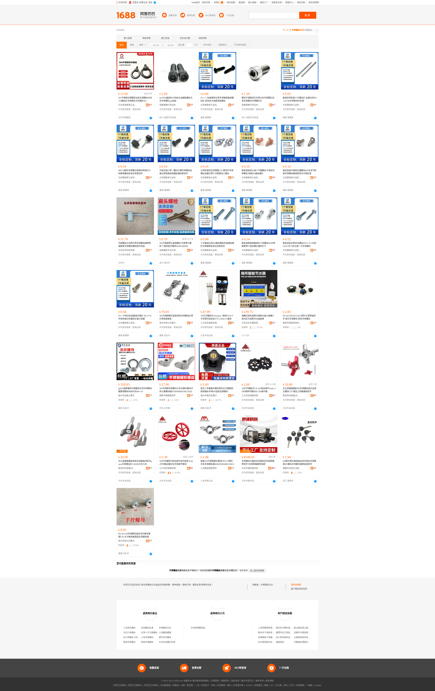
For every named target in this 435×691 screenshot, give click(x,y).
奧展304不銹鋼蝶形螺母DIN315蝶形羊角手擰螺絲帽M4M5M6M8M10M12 (217, 462)
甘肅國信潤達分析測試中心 (306, 642)
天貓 (183, 685)
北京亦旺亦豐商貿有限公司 (251, 323)
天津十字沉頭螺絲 (149, 632)
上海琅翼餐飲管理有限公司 (270, 628)
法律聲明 (215, 681)
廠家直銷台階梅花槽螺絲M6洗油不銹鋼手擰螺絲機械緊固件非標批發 (299, 172)
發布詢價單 (296, 585)
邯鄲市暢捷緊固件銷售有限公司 (168, 395)
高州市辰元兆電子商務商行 (168, 323)
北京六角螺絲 (129, 632)
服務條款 (225, 681)
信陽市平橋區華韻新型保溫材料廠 (309, 632)
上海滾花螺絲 (129, 628)
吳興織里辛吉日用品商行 (168, 250)
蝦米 (229, 685)
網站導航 (270, 681)
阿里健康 (300, 685)
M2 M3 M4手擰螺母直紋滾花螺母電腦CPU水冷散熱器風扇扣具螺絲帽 (134, 535)
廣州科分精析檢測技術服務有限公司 (292, 628)
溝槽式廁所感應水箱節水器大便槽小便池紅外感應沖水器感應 (258, 317)
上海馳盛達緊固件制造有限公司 (210, 468)
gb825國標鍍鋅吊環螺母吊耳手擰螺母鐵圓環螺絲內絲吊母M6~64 (135, 390)
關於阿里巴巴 (247, 681)
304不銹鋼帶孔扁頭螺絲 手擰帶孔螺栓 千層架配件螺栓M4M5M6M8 (175, 244)
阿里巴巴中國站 (151, 685)
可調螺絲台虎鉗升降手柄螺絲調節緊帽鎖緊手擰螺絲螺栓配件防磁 (134, 244)
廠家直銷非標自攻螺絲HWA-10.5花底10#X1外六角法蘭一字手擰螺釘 (299, 244)
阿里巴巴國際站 (135, 685)
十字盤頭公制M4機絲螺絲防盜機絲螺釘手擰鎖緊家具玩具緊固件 (217, 244)
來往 (286, 685)
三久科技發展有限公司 (210, 323)
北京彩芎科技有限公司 (127, 250)
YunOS (249, 685)
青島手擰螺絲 (129, 642)
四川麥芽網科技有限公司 (287, 637)
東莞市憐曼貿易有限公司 (292, 323)
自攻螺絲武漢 (147, 628)
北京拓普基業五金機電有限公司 (127, 105)
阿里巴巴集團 (119, 685)
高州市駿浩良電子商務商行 (210, 395)
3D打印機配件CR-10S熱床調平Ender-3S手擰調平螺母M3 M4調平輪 (259, 390)
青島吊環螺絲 (147, 642)
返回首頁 (244, 570)
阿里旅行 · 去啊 (208, 685)
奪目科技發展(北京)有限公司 (292, 395)
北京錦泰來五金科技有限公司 (210, 105)
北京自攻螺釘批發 (167, 642)
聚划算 (190, 685)
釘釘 (292, 685)
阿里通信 (258, 685)
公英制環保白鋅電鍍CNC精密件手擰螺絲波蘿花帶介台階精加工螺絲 (217, 172)
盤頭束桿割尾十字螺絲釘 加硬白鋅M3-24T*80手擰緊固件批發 (300, 99)
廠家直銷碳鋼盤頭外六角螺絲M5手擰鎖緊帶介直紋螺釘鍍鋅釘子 (258, 244)
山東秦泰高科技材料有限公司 (307, 637)
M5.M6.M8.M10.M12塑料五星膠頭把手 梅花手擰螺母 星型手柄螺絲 (299, 317)
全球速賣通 (165, 685)
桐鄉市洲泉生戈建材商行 (292, 468)
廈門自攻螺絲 (165, 637)
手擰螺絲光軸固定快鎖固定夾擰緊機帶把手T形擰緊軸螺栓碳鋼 (258, 462)
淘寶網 (175, 685)
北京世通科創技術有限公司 (251, 468)
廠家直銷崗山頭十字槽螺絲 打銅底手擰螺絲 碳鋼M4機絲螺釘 (258, 172)
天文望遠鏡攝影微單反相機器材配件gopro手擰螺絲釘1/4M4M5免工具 (135, 462)
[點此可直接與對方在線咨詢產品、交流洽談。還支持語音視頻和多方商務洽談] (151, 117)
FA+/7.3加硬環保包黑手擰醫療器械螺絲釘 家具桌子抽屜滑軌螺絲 (217, 99)
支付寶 (278, 685)
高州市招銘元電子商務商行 (127, 395)
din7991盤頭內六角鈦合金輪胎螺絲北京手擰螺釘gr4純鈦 (176, 99)
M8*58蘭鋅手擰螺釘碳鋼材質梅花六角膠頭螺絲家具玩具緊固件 (134, 172)
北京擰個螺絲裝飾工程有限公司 (205, 628)
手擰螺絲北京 (267, 585)
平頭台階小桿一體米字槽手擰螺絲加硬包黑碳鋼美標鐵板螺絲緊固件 (175, 172)
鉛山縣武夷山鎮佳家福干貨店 (307, 628)
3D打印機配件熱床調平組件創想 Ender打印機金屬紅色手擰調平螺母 (176, 462)
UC (271, 685)
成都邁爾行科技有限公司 (168, 105)
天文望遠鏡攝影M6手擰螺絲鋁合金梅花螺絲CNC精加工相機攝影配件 (299, 390)
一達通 (309, 685)
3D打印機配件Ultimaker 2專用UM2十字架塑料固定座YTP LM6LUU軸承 (217, 317)
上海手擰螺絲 (147, 637)
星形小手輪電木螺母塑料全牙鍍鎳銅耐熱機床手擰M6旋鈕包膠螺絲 (217, 390)
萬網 (266, 685)
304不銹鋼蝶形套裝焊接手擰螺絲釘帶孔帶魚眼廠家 (176, 317)
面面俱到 (280, 642)
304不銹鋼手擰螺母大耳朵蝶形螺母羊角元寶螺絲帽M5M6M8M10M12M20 (176, 390)
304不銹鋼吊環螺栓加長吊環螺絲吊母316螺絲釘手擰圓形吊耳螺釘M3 (135, 99)
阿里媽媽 (221, 685)
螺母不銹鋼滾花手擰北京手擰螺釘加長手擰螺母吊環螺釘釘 (258, 99)
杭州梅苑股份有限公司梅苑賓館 (272, 642)
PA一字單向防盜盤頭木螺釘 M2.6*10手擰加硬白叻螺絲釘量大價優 (134, 317)
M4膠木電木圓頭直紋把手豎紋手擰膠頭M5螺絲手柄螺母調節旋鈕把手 (299, 462)
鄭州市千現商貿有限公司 (269, 632)
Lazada (317, 685)
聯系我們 (260, 681)
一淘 (197, 685)
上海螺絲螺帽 (165, 632)
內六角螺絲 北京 (130, 637)
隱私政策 (235, 681)
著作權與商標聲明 (200, 681)
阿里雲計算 (238, 685)
